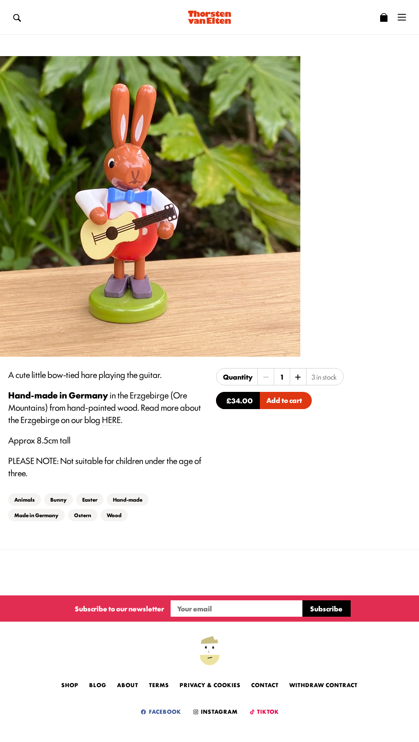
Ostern (82, 515)
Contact (265, 685)
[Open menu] (402, 17)
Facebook (164, 711)
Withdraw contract (323, 685)
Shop (70, 685)
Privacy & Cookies (210, 685)
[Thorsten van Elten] (209, 17)
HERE (111, 419)
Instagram (218, 711)
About (127, 685)
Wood (114, 515)
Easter (89, 499)
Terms (159, 685)
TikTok (267, 711)
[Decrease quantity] (266, 377)
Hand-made (127, 499)
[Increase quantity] (298, 377)
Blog (97, 685)
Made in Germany (36, 515)
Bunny (58, 499)
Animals (24, 499)
